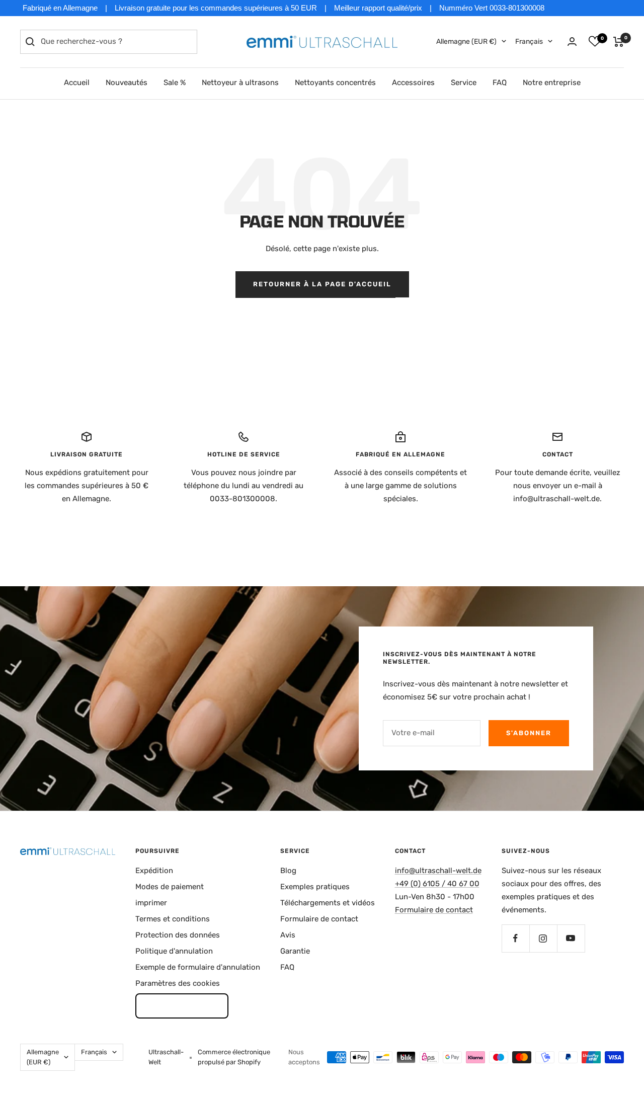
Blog (288, 870)
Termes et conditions (172, 918)
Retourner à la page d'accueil (322, 284)
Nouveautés (126, 82)
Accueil (77, 82)
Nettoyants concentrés (335, 82)
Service (463, 82)
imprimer (151, 902)
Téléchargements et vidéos (327, 902)
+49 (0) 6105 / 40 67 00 (437, 883)
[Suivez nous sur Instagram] (543, 938)
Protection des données (177, 935)
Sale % (175, 82)
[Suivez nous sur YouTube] (571, 938)
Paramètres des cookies (177, 983)
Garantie (295, 951)
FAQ (500, 82)
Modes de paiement (169, 886)
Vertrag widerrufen (181, 1005)
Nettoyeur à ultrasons (240, 82)
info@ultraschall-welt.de (438, 870)
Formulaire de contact (319, 918)
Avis (287, 935)
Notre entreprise (552, 82)
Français (529, 41)
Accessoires (413, 82)
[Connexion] (572, 41)
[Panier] (618, 42)
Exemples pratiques (315, 886)
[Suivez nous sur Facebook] (515, 938)
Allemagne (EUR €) (466, 41)
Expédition (154, 870)
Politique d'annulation (174, 951)
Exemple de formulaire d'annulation (197, 967)
